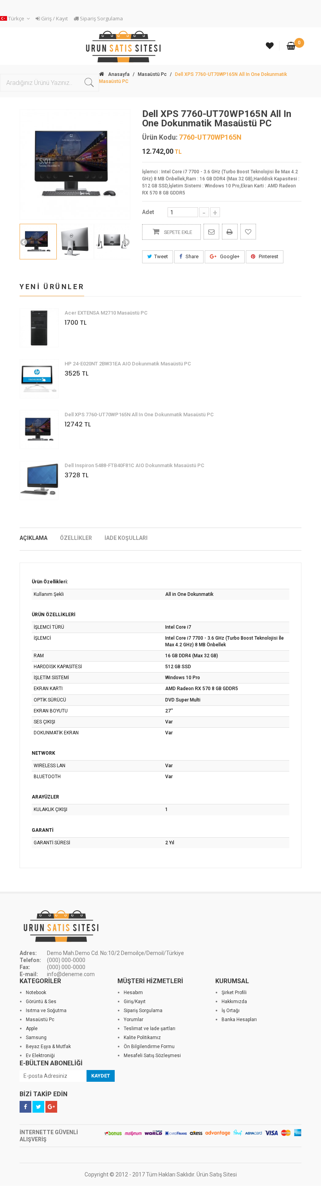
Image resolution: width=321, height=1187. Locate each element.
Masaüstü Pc (152, 74)
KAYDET (100, 1076)
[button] (16, 18)
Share (191, 256)
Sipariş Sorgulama (101, 18)
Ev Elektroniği (40, 1055)
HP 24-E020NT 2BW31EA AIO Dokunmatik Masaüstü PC (128, 364)
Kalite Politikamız (142, 1037)
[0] (291, 46)
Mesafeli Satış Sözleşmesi (152, 1055)
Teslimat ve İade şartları (149, 1028)
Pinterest (268, 256)
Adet (148, 212)
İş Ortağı (231, 1010)
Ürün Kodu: (160, 137)
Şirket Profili (234, 992)
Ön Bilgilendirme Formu (149, 1046)
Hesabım (133, 992)
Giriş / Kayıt (54, 18)
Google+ (229, 256)
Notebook (36, 992)
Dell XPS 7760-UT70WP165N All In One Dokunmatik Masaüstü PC (139, 414)
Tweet (161, 256)
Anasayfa (119, 74)
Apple (32, 1028)
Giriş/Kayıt (135, 1001)
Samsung (36, 1037)
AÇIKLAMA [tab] (33, 538)
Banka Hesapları (239, 1019)
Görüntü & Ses (41, 1001)
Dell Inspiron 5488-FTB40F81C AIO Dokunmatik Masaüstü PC (134, 465)
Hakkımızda (234, 1001)
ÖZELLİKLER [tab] (76, 538)
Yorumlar (133, 1019)
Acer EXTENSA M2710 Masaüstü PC (106, 313)
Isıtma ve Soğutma (46, 1010)
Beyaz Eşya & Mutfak (48, 1046)
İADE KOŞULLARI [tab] (126, 538)
